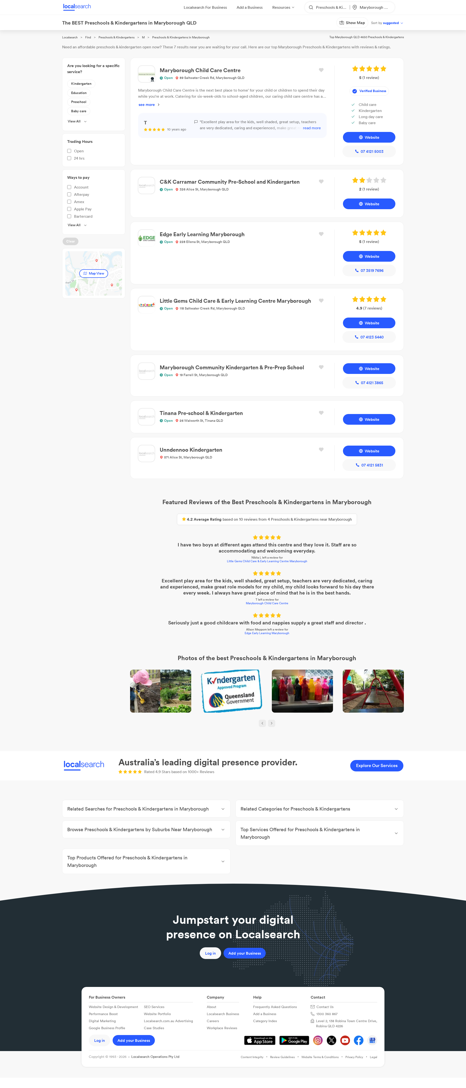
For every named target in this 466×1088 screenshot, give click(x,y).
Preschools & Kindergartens (116, 37)
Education (79, 93)
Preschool (78, 102)
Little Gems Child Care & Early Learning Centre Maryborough (267, 561)
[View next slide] (271, 723)
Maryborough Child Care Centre (267, 603)
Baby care (78, 111)
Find (88, 37)
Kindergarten (81, 83)
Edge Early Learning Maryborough (267, 633)
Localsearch (70, 37)
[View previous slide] (262, 723)
